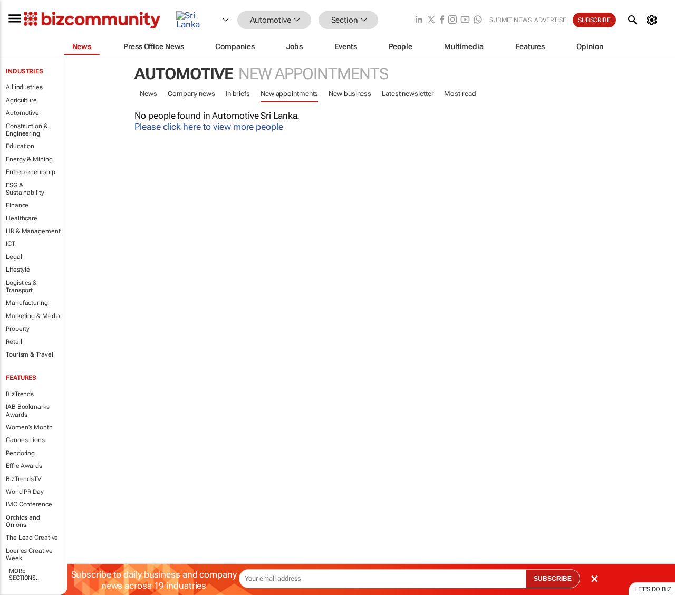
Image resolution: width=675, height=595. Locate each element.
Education (20, 146)
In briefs (238, 94)
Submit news (510, 20)
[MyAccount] (653, 20)
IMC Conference (29, 504)
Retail (14, 342)
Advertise (550, 20)
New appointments (289, 94)
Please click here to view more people (208, 126)
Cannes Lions (25, 440)
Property (18, 328)
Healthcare (21, 218)
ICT (10, 243)
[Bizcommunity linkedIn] (418, 20)
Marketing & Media (33, 316)
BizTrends (20, 394)
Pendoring (20, 453)
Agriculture (21, 100)
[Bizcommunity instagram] (452, 20)
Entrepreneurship (30, 172)
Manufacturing (27, 302)
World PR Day (25, 491)
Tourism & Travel (29, 354)
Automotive (22, 113)
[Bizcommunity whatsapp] (477, 20)
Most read (460, 94)
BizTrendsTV (24, 479)
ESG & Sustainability (25, 188)
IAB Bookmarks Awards (28, 410)
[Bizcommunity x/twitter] (431, 20)
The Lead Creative (32, 537)
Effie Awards (24, 465)
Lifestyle (18, 269)
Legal (14, 257)
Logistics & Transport (21, 286)
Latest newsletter (407, 94)
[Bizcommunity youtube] (465, 20)
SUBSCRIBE (553, 578)
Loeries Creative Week (29, 554)
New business (350, 94)
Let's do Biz (652, 589)
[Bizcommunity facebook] (442, 20)
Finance (17, 205)
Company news (191, 94)
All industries (24, 87)
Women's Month (29, 427)
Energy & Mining (29, 159)
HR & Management (33, 231)
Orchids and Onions (23, 521)
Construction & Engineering (27, 129)
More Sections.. (24, 574)
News (148, 94)
